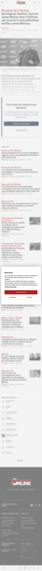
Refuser (29, 297)
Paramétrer (12, 297)
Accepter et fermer (21, 292)
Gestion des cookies (11, 287)
